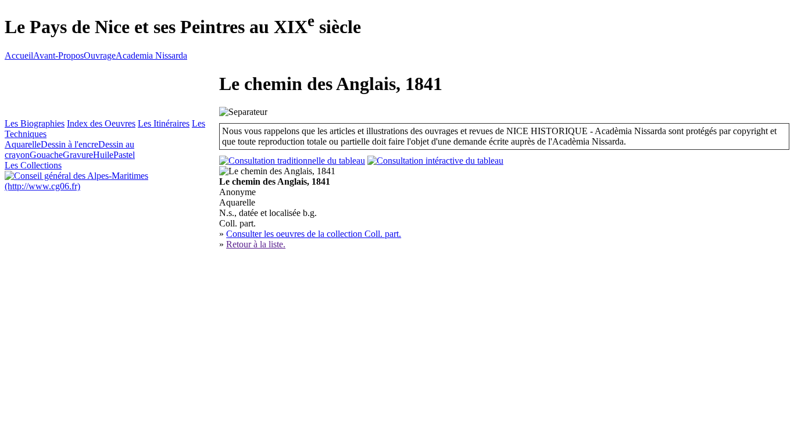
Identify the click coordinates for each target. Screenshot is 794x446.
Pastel (124, 155)
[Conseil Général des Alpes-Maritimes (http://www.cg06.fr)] (112, 186)
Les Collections (33, 165)
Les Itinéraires (163, 123)
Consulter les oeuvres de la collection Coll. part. (313, 234)
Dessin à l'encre (69, 144)
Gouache (46, 155)
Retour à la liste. (255, 244)
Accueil (19, 55)
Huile (103, 155)
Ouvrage (100, 55)
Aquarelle (23, 144)
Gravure (78, 155)
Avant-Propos (58, 55)
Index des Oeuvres (101, 123)
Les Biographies (35, 123)
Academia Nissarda (151, 55)
